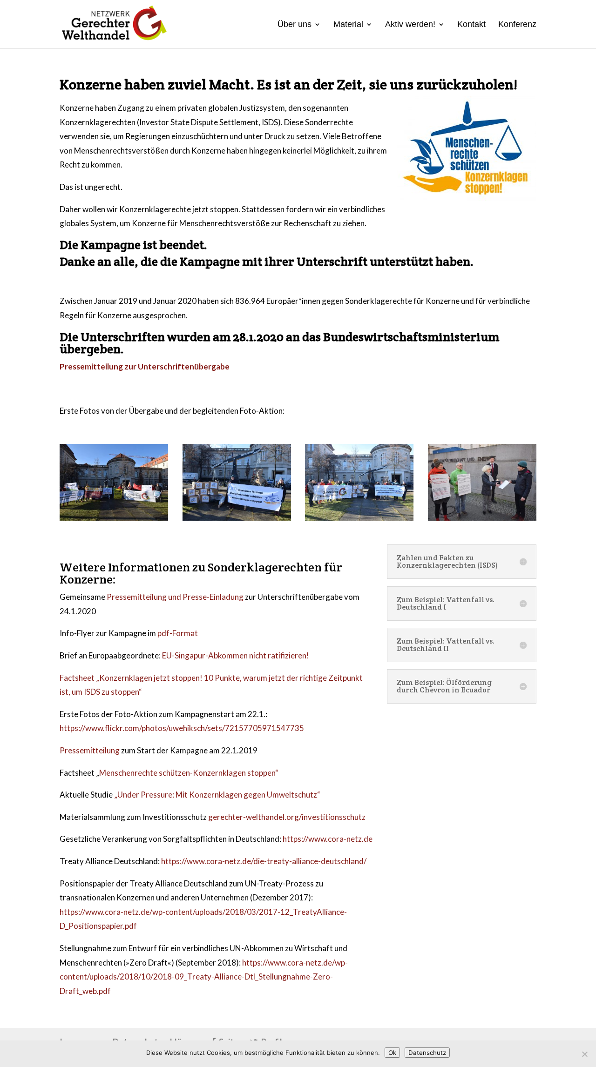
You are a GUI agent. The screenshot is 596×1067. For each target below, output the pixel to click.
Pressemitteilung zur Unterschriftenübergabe (145, 366)
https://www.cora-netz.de (327, 839)
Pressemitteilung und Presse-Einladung (175, 597)
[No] (584, 1054)
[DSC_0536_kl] (114, 518)
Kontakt (471, 25)
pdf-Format (177, 633)
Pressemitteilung (90, 750)
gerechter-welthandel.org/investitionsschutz (287, 817)
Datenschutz (427, 1052)
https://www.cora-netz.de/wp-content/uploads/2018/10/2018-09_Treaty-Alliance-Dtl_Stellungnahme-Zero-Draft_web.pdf (204, 977)
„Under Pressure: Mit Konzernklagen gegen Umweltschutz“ (217, 794)
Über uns (295, 25)
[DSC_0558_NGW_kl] (359, 518)
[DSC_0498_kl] (482, 518)
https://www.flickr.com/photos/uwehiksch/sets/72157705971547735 (182, 728)
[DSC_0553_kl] (237, 518)
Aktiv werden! (410, 25)
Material (348, 25)
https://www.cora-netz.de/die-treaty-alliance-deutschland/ (263, 861)
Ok (392, 1052)
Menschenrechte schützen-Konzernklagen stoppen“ (188, 773)
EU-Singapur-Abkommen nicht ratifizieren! (235, 655)
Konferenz (517, 25)
